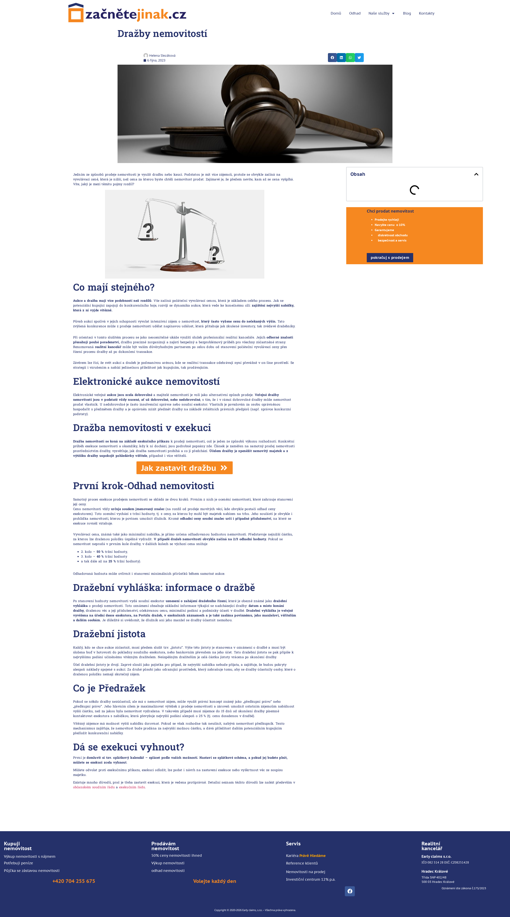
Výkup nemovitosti (167, 863)
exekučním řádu (132, 787)
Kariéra (306, 855)
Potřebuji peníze (18, 863)
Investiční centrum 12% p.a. (310, 879)
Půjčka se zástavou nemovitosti (32, 870)
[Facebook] (350, 891)
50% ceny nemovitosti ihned (176, 855)
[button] (332, 57)
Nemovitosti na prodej (305, 872)
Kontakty (426, 13)
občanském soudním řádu (94, 787)
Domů (336, 13)
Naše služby (379, 13)
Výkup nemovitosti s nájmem (29, 856)
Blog (407, 13)
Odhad (355, 13)
